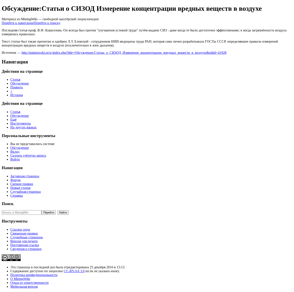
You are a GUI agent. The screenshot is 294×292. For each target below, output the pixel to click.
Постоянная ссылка (24, 245)
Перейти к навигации (18, 23)
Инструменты (20, 123)
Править (16, 87)
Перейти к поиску (47, 23)
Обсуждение (19, 83)
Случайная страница (25, 191)
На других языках (23, 127)
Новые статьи (20, 188)
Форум (15, 180)
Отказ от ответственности (29, 282)
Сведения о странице (26, 249)
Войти (15, 159)
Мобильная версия (24, 286)
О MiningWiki (20, 279)
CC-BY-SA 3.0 (74, 271)
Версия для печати (24, 241)
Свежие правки (21, 184)
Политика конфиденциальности (33, 275)
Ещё (13, 119)
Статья (15, 79)
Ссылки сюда (20, 229)
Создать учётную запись (28, 155)
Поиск (8, 203)
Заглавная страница (24, 176)
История (16, 95)
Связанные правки (24, 233)
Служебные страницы (26, 237)
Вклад (14, 151)
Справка (16, 195)
